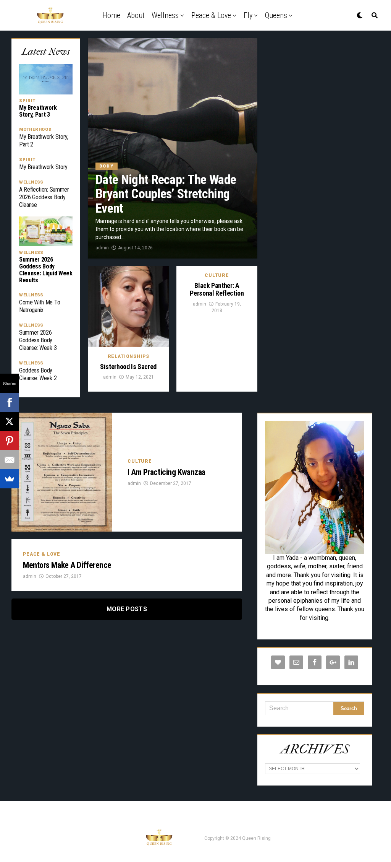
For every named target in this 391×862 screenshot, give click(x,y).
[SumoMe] (9, 478)
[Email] (9, 459)
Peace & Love (211, 15)
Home (111, 15)
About (136, 15)
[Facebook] (9, 402)
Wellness (165, 15)
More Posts (127, 609)
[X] (9, 421)
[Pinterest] (9, 440)
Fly (248, 15)
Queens (276, 15)
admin (102, 247)
